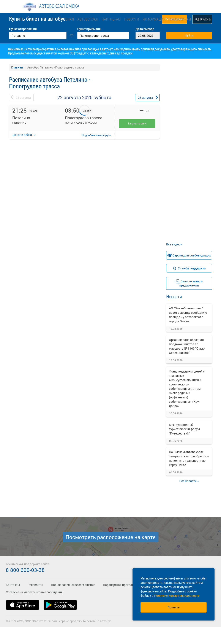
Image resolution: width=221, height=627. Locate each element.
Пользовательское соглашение (73, 585)
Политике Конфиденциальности (177, 596)
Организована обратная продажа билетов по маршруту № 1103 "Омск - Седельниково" (187, 346)
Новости (131, 19)
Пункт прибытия (89, 29)
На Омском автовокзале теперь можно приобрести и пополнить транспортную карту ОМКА (189, 458)
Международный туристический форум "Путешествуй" (184, 429)
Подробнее (96, 135)
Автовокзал (87, 19)
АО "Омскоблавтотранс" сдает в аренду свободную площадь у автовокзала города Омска (188, 314)
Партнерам (111, 19)
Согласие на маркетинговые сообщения (34, 592)
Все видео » (174, 244)
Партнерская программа (120, 585)
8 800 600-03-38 (25, 570)
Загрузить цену (137, 123)
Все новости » (189, 481)
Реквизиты (35, 585)
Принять (173, 607)
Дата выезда (145, 29)
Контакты (203, 19)
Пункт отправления (23, 29)
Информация (154, 19)
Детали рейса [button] (23, 135)
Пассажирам (180, 19)
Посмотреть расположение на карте (111, 537)
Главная (67, 19)
